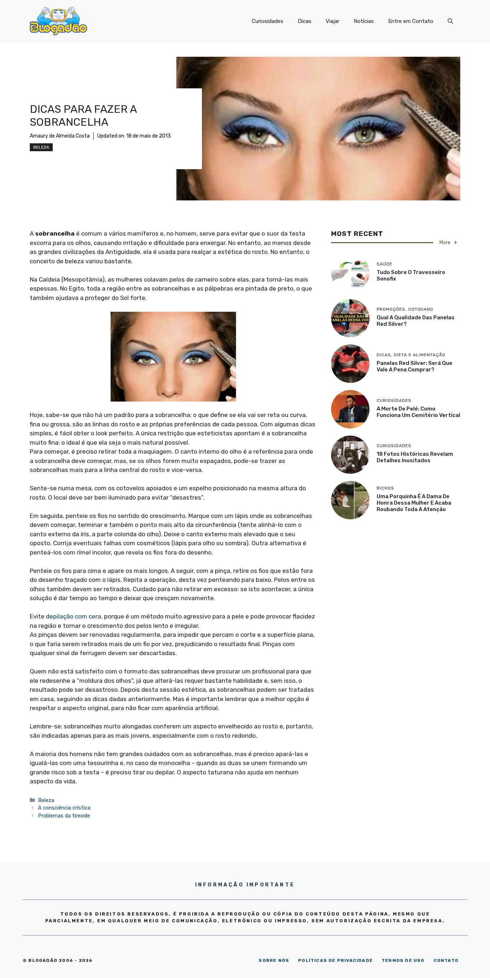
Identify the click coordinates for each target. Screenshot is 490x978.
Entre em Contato (410, 21)
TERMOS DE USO (403, 960)
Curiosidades (267, 21)
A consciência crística (64, 808)
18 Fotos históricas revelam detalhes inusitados (415, 457)
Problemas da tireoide (64, 815)
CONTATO (446, 960)
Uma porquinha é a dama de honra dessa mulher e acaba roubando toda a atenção (414, 503)
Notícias (364, 21)
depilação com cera (73, 616)
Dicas (304, 21)
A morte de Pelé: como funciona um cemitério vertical (418, 411)
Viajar (332, 21)
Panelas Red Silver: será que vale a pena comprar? (414, 366)
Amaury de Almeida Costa (60, 136)
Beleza (41, 147)
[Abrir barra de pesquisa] (450, 21)
